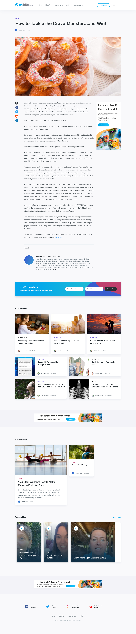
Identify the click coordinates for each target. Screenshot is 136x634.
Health (17, 19)
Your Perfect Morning (79, 465)
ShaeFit (47, 5)
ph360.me (58, 237)
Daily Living (57, 338)
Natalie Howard (62, 351)
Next (118, 542)
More (54, 269)
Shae (40, 5)
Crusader (94, 381)
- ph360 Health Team (48, 256)
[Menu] (114, 5)
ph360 (68, 5)
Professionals (78, 5)
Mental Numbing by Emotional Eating (90, 558)
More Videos (117, 517)
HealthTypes (95, 359)
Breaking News (22, 338)
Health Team (22, 30)
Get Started (103, 5)
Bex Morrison (25, 351)
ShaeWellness (58, 5)
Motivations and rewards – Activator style (27, 555)
